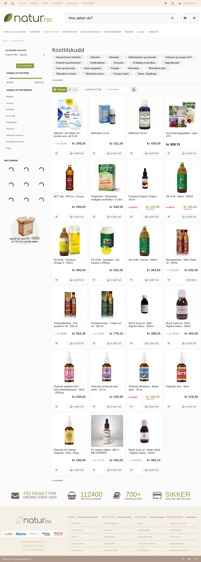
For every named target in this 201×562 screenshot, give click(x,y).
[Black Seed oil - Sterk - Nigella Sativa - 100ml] (182, 304)
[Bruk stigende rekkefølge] (133, 89)
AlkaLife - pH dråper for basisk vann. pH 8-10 (66, 134)
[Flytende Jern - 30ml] (182, 368)
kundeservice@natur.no (33, 541)
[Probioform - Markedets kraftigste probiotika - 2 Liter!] (107, 178)
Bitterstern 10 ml (100, 133)
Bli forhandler (88, 3)
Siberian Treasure (14, 135)
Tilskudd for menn (94, 73)
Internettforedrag (145, 537)
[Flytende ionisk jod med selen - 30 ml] (107, 368)
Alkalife (9, 96)
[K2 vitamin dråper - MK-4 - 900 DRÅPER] (107, 431)
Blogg (140, 523)
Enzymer (119, 62)
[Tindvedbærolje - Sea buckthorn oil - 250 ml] (70, 304)
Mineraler (114, 57)
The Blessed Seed (14, 141)
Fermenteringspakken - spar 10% (181, 134)
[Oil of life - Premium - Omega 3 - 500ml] (70, 241)
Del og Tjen (72, 3)
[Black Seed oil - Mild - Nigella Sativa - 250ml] (144, 304)
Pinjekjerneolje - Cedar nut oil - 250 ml (106, 325)
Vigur (8, 148)
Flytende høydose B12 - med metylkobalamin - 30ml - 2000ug (69, 389)
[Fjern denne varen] (44, 55)
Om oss (22, 3)
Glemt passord (176, 530)
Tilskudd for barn (157, 68)
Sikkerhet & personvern (180, 550)
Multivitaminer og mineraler (142, 57)
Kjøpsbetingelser (177, 544)
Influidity (10, 109)
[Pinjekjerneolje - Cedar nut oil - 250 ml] (107, 304)
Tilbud (45, 3)
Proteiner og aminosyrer (68, 62)
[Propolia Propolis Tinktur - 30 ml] (144, 178)
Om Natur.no (76, 530)
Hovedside (76, 523)
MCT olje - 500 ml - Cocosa (69, 196)
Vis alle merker (25, 66)
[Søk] (172, 17)
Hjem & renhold (111, 550)
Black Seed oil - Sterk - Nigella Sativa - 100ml (178, 325)
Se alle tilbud (76, 550)
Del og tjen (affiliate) (146, 544)
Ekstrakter (133, 68)
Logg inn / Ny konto (178, 523)
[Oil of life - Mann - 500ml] (182, 178)
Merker (74, 537)
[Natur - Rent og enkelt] (31, 17)
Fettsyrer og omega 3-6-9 (179, 57)
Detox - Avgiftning (147, 73)
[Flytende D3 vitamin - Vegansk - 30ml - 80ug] (70, 431)
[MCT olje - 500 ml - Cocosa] (70, 178)
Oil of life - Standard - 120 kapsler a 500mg (105, 261)
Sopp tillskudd (172, 62)
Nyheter (34, 3)
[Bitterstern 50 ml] (144, 114)
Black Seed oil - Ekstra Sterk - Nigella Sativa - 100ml (144, 451)
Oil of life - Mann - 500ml (179, 196)
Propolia (10, 128)
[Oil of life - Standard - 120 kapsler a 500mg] (107, 241)
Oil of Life (10, 115)
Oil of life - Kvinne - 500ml (143, 259)
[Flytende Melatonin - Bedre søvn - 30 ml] (144, 368)
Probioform (11, 122)
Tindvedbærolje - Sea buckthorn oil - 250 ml (66, 325)
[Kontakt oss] (185, 18)
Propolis (115, 68)
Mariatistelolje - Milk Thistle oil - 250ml (181, 261)
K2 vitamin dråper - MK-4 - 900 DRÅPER (105, 451)
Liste (74, 90)
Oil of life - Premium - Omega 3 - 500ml (65, 261)
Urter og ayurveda (65, 68)
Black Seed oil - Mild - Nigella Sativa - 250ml (141, 325)
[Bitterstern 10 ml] (107, 114)
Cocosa (9, 103)
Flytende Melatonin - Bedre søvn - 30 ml (144, 388)
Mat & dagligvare (112, 523)
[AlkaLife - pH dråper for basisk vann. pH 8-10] (70, 114)
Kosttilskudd (110, 537)
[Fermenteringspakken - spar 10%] (182, 114)
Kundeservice (175, 537)
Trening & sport (121, 73)
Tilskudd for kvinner (66, 73)
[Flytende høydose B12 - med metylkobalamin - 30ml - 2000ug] (70, 368)
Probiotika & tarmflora (144, 62)
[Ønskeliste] (165, 3)
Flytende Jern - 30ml (177, 386)
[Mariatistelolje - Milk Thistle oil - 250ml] (182, 241)
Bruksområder (144, 530)
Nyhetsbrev (57, 3)
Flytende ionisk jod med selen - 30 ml (104, 388)
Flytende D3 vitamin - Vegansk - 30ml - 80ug (66, 451)
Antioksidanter (97, 62)
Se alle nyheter (77, 544)
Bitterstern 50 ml (138, 133)
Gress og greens (92, 68)
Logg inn (173, 5)
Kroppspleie (110, 544)
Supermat (109, 530)
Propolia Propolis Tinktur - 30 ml (143, 198)
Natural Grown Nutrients (68, 57)
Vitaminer (95, 57)
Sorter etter (93, 89)
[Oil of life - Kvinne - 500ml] (144, 241)
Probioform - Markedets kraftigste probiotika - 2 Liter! (106, 198)
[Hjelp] (194, 18)
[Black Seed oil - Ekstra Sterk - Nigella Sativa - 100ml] (144, 431)
